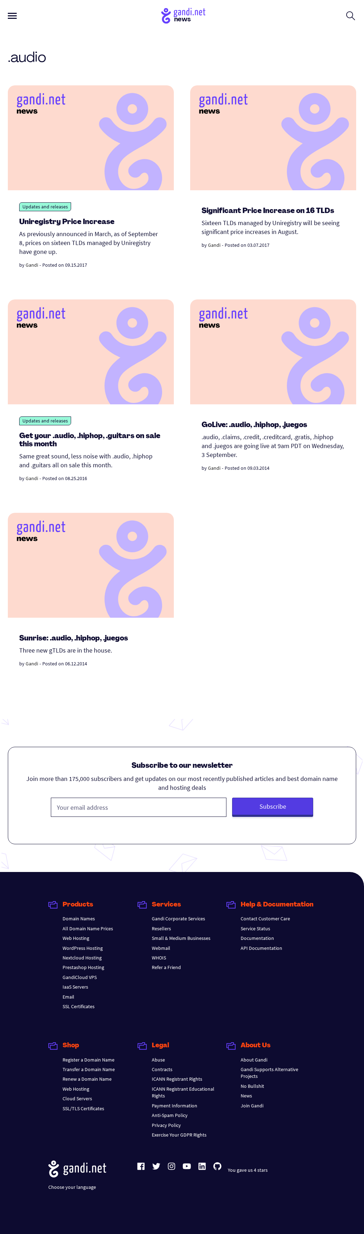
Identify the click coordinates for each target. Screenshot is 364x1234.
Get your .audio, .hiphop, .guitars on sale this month (89, 440)
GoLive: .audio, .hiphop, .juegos (254, 425)
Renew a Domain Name (87, 1079)
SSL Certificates (79, 1006)
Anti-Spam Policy (170, 1115)
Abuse (158, 1060)
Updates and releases (45, 206)
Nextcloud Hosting (82, 957)
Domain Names (79, 918)
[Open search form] (351, 16)
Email (68, 997)
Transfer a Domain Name (89, 1069)
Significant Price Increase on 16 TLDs (268, 211)
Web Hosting (76, 938)
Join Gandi (252, 1105)
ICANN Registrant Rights (177, 1079)
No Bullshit (252, 1086)
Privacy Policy (166, 1125)
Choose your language (72, 1187)
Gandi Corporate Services (178, 918)
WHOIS (159, 957)
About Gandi (254, 1060)
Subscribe (272, 806)
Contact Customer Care (265, 918)
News (246, 1095)
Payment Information (174, 1105)
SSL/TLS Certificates (83, 1108)
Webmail (161, 948)
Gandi (32, 265)
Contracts (162, 1069)
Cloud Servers (77, 1098)
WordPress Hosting (83, 948)
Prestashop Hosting (83, 967)
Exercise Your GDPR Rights (179, 1135)
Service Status (255, 928)
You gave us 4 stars (248, 1170)
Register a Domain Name (88, 1060)
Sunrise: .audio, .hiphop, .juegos (73, 638)
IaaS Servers (75, 987)
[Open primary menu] (12, 16)
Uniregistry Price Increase (66, 222)
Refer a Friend (166, 967)
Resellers (161, 928)
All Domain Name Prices (88, 928)
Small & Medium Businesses (181, 938)
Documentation (257, 938)
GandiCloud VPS (80, 977)
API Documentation (261, 948)
